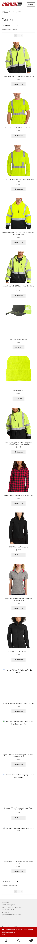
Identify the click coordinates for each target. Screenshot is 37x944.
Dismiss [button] (4, 934)
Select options (18, 84)
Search (18, 940)
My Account (6, 940)
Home (6, 12)
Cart (28, 939)
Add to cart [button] (18, 347)
